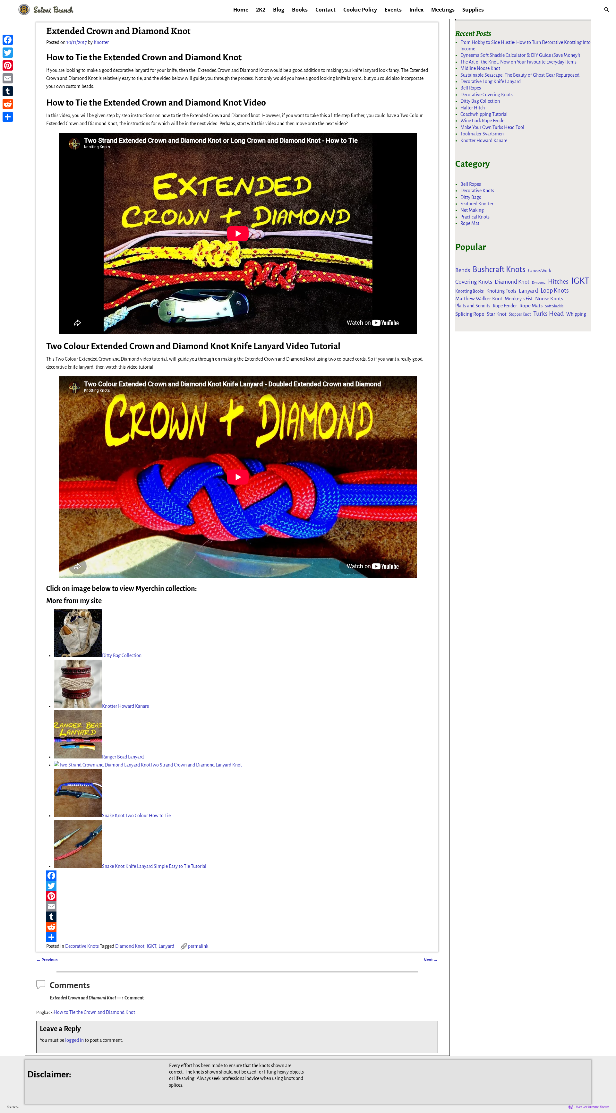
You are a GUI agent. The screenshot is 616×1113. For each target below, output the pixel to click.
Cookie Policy (360, 9)
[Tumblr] (238, 917)
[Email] (238, 906)
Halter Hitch (472, 107)
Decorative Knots (82, 946)
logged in (74, 1040)
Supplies (473, 9)
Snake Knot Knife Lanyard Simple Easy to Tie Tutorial (154, 866)
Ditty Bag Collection (121, 655)
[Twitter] (238, 886)
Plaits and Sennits (472, 305)
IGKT (151, 946)
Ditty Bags (470, 197)
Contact (325, 9)
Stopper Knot (520, 314)
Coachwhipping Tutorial (484, 114)
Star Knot (496, 314)
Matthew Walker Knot (478, 298)
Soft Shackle (554, 306)
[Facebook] (238, 875)
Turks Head (548, 313)
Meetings (443, 9)
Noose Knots (549, 298)
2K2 (260, 9)
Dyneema (538, 282)
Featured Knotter (476, 203)
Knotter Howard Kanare (125, 706)
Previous (47, 959)
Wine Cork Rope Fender (483, 120)
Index (416, 9)
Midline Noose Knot (480, 68)
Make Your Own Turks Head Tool (492, 127)
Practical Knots (475, 216)
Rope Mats (531, 305)
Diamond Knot (129, 946)
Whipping (576, 314)
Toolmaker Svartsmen (482, 133)
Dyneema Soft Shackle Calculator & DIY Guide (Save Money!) (520, 55)
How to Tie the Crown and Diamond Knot (94, 1012)
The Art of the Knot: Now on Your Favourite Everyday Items (518, 61)
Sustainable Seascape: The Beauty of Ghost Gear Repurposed (519, 75)
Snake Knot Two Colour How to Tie (136, 815)
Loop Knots (555, 290)
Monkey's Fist (519, 298)
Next (431, 959)
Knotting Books (469, 291)
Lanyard (166, 946)
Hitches (558, 281)
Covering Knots (473, 281)
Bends (462, 270)
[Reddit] (238, 927)
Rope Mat (469, 223)
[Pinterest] (238, 896)
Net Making (472, 210)
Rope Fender (505, 305)
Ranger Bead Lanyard (123, 756)
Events (393, 9)
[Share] (238, 937)
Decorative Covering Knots (486, 94)
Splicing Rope (469, 314)
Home (240, 9)
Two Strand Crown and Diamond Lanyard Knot (196, 764)
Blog (278, 9)
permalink (198, 946)
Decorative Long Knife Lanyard (490, 81)
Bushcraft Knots (499, 269)
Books (300, 9)
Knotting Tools (501, 291)
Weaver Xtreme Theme (592, 1107)
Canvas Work (539, 271)
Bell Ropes (470, 87)
